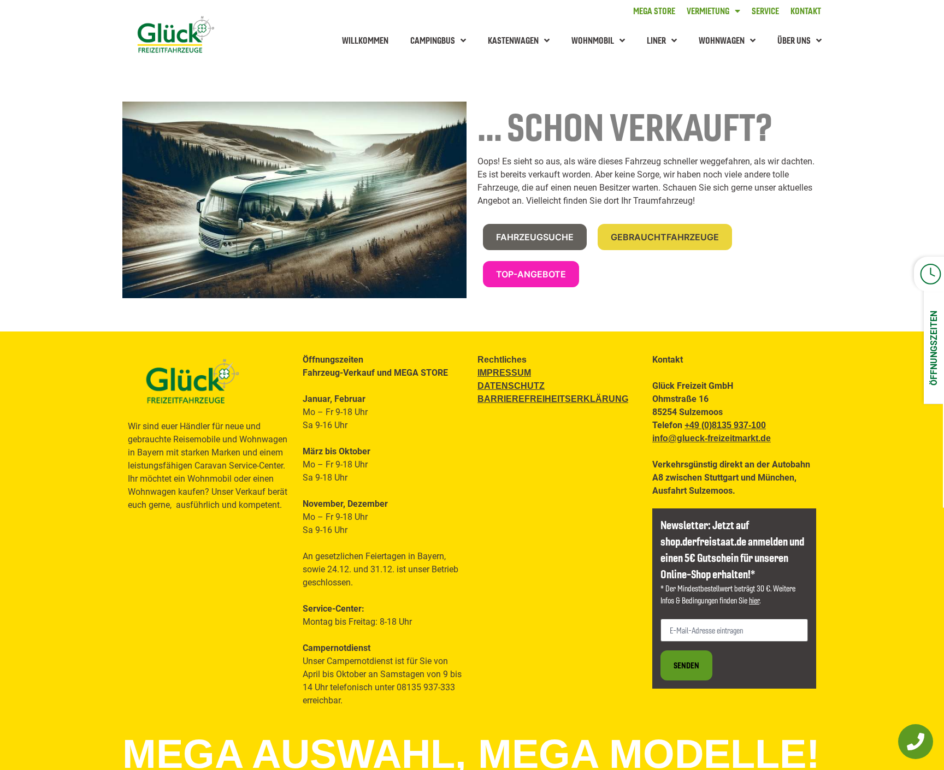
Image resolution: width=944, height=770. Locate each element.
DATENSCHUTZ (511, 385)
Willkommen (365, 40)
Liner (656, 40)
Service (765, 10)
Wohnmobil (592, 40)
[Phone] (915, 741)
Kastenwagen (513, 40)
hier (754, 600)
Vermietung (708, 10)
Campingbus (432, 40)
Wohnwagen (722, 40)
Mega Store (654, 10)
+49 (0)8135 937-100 (725, 425)
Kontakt (805, 10)
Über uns (794, 40)
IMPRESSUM (504, 372)
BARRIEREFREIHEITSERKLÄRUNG (552, 399)
